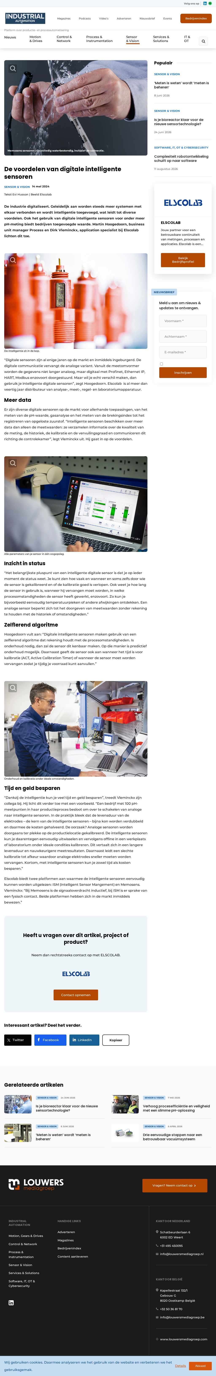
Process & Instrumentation (99, 39)
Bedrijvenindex (196, 18)
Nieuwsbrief (147, 18)
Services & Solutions (161, 39)
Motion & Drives (36, 39)
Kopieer (115, 1040)
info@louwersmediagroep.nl (182, 1254)
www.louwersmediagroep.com (183, 1339)
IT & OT (187, 39)
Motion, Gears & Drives (26, 1236)
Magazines (63, 18)
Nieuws (10, 37)
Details (180, 1366)
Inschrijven (183, 373)
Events (167, 18)
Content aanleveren (73, 1256)
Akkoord (200, 1366)
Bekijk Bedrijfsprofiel (183, 260)
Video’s (103, 18)
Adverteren (124, 18)
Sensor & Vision (132, 39)
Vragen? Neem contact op (173, 1185)
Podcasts (85, 18)
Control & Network (64, 39)
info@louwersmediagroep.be (182, 1317)
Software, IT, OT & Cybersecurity (22, 1283)
